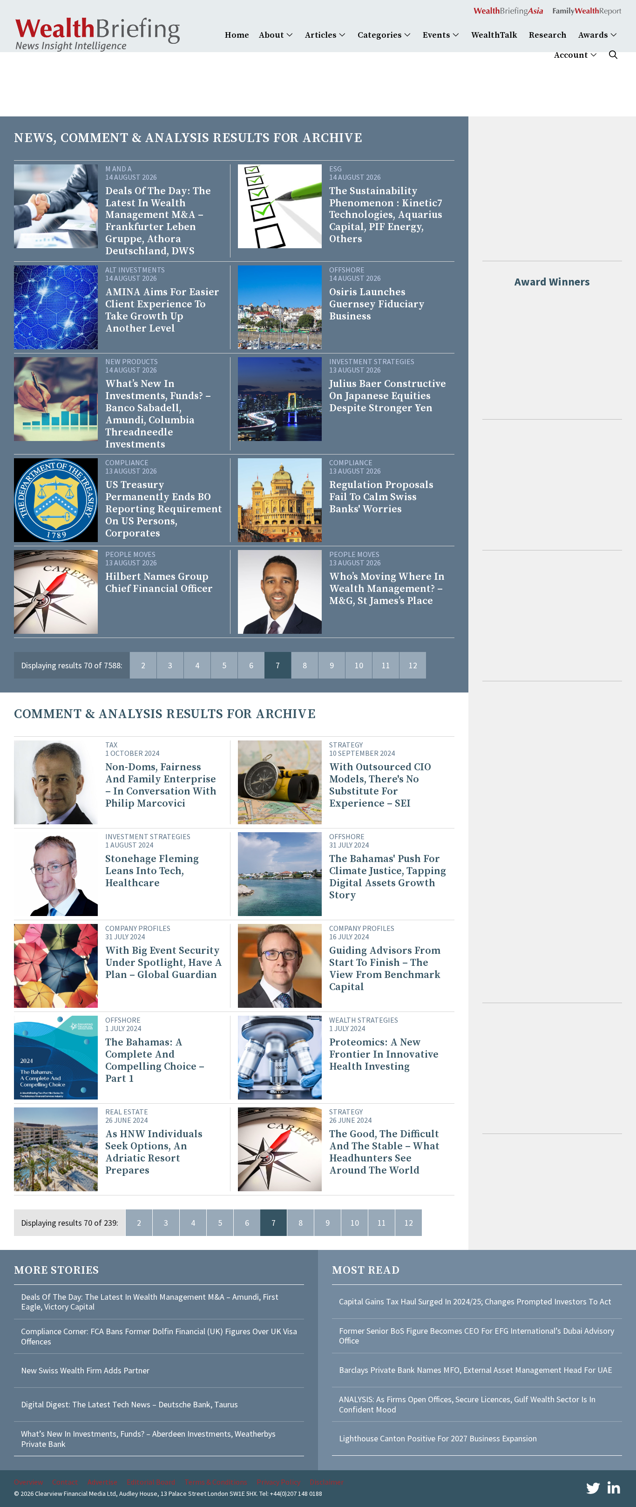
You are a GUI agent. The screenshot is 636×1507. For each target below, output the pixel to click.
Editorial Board (151, 1482)
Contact (65, 1482)
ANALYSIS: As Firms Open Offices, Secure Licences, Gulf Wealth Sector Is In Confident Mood (467, 1404)
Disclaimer (327, 1482)
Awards (594, 35)
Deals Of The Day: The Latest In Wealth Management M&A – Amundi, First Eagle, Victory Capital (149, 1301)
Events (437, 35)
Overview (28, 1482)
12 (413, 665)
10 (359, 665)
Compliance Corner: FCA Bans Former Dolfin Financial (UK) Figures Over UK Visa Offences (159, 1336)
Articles (321, 35)
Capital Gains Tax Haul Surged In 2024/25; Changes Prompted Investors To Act (475, 1301)
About (272, 35)
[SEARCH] (613, 55)
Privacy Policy (278, 1482)
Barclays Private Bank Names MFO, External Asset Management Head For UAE (475, 1369)
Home (237, 35)
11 (386, 665)
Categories (381, 35)
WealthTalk (494, 35)
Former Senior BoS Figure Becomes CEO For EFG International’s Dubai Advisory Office (476, 1335)
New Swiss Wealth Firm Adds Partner (85, 1370)
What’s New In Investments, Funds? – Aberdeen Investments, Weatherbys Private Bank (148, 1438)
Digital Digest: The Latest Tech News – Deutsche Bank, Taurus (129, 1404)
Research (548, 35)
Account (572, 55)
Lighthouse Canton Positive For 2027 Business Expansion (438, 1438)
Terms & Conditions (215, 1482)
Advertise (102, 1482)
